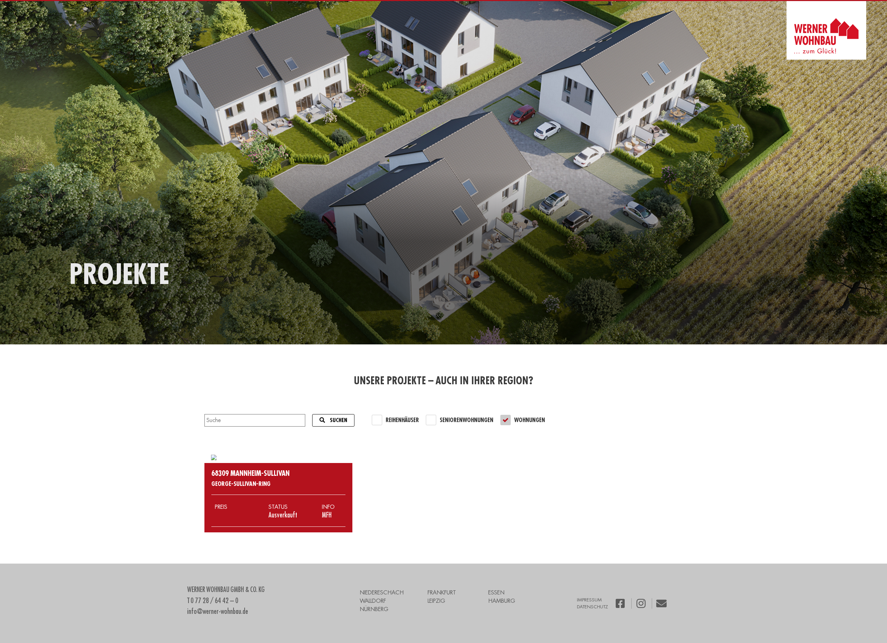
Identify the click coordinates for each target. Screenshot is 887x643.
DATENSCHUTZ (592, 607)
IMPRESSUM (589, 600)
